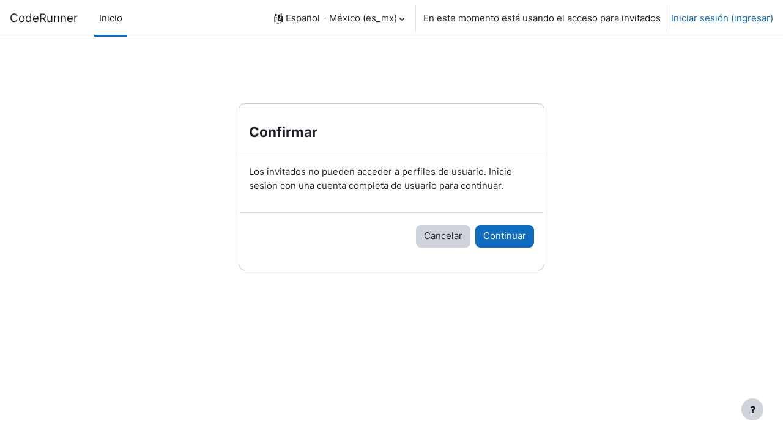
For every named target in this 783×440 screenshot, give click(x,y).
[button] (339, 18)
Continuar (504, 235)
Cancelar (443, 235)
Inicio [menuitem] (110, 18)
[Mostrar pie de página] (752, 409)
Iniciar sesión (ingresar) (722, 18)
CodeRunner (44, 18)
